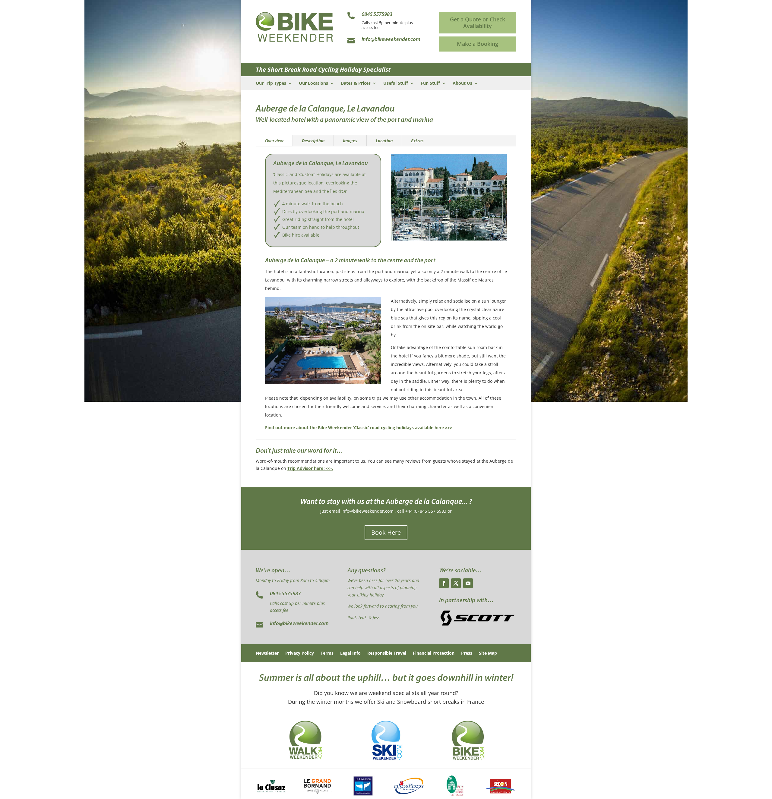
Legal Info (350, 653)
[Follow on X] (456, 583)
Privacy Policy (299, 653)
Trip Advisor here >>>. (310, 468)
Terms (327, 653)
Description (313, 140)
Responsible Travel (386, 653)
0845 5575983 (285, 594)
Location (384, 140)
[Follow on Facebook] (444, 583)
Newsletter (267, 653)
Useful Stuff (395, 83)
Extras (417, 140)
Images (350, 140)
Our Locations (313, 83)
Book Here (386, 532)
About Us (462, 83)
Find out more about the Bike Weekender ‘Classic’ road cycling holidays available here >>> (358, 427)
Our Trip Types (271, 83)
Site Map (488, 653)
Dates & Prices (356, 83)
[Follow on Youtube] (468, 583)
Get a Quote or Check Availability (477, 23)
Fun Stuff (430, 83)
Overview (274, 140)
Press (466, 653)
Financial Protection (433, 653)
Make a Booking (477, 43)
